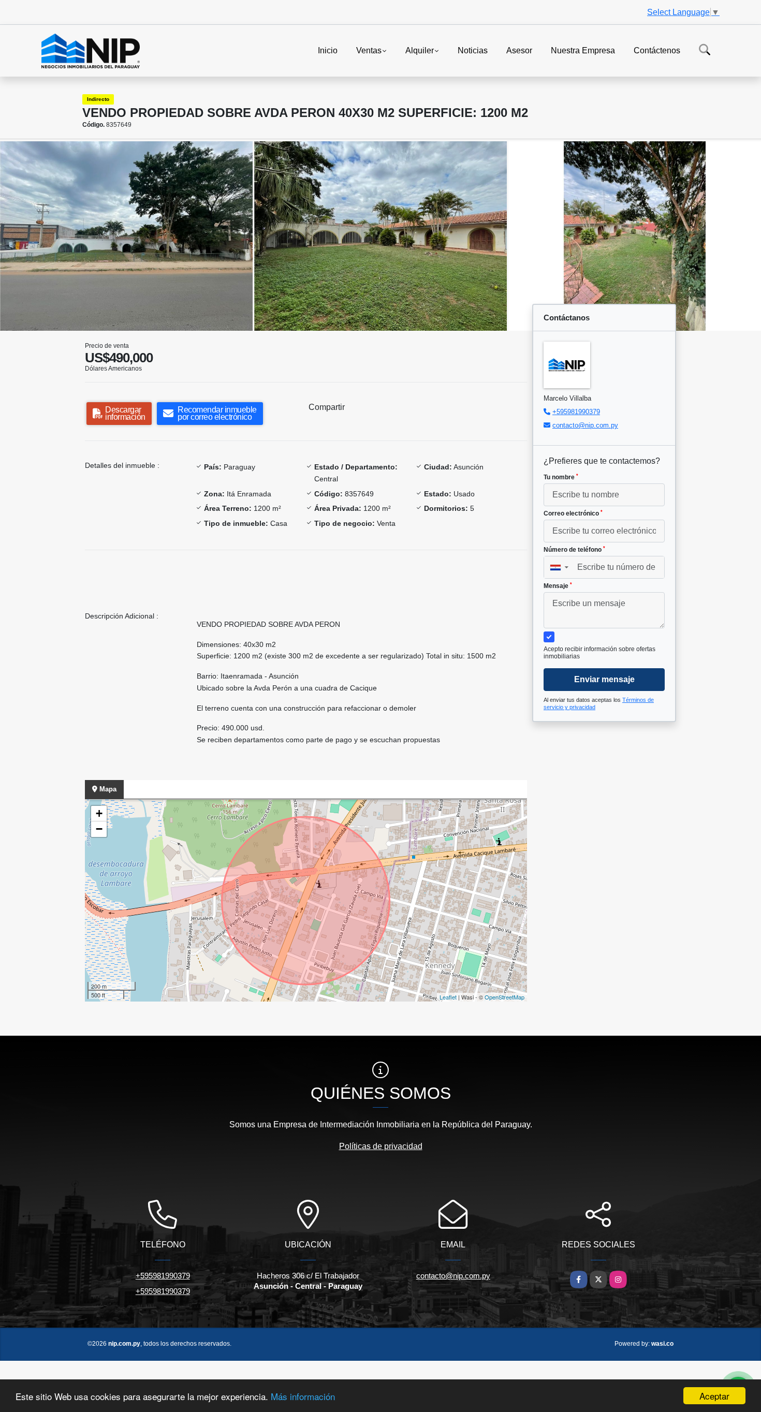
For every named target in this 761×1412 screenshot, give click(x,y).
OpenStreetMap (504, 997)
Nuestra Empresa (583, 50)
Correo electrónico (573, 513)
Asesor (519, 50)
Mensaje (558, 586)
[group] (126, 236)
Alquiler (419, 50)
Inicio (328, 50)
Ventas (369, 50)
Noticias (473, 50)
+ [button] (99, 813)
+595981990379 (576, 412)
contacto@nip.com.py (585, 425)
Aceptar (714, 1395)
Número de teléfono (574, 550)
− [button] (99, 828)
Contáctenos (657, 50)
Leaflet (448, 997)
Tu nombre (561, 477)
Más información (303, 1396)
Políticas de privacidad (380, 1146)
